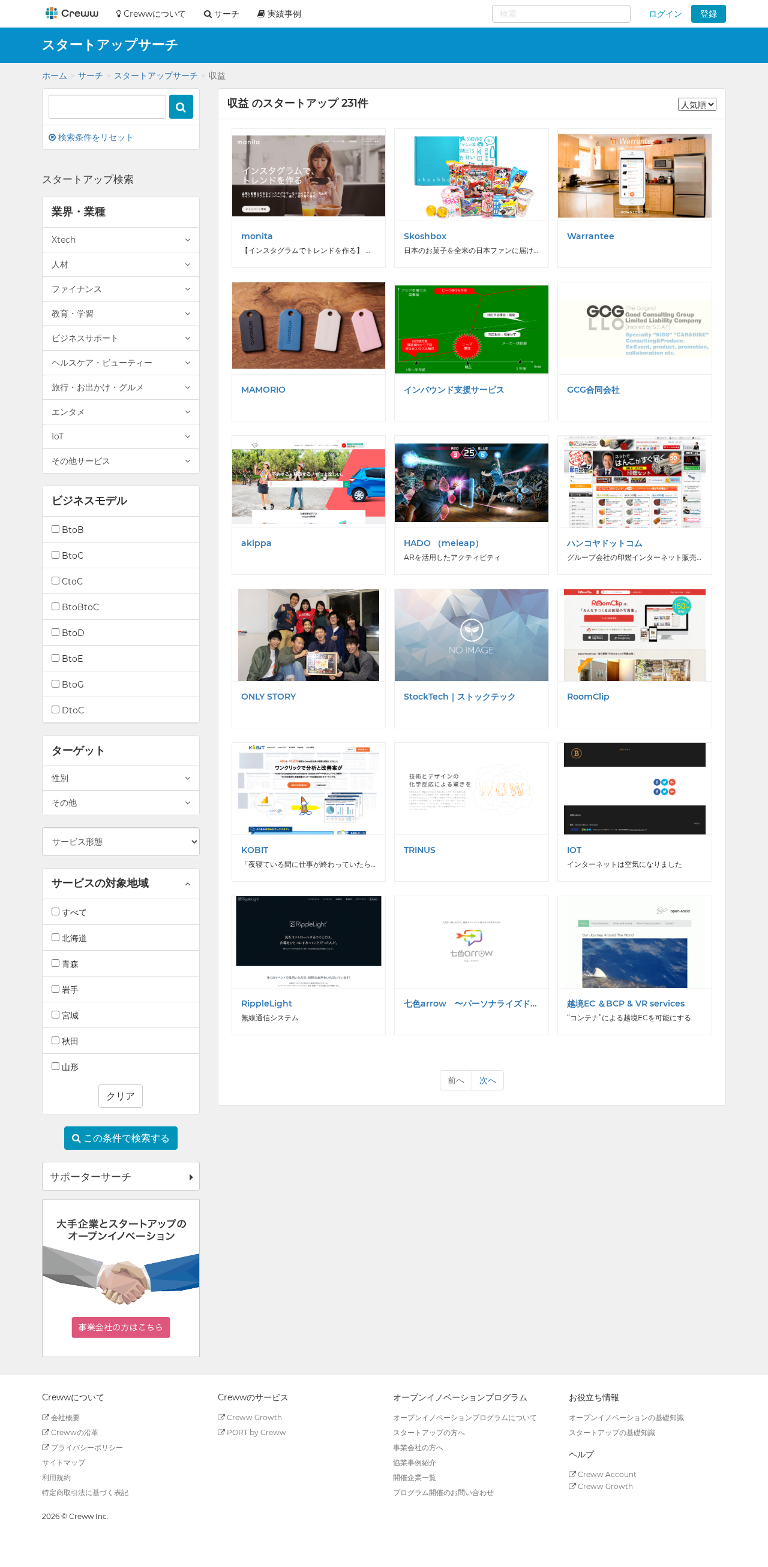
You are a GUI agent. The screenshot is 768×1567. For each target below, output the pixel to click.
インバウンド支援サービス (454, 389)
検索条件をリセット (95, 137)
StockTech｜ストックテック (460, 696)
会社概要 (64, 1417)
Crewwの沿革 (73, 1432)
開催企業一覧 (414, 1477)
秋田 (69, 1041)
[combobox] (561, 14)
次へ (487, 1080)
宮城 (69, 1015)
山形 (69, 1067)
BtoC (71, 555)
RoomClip (588, 696)
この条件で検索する (125, 1138)
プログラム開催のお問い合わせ (443, 1492)
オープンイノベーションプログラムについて (465, 1417)
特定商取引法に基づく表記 (85, 1492)
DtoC (71, 710)
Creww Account (606, 1474)
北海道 (73, 938)
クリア (120, 1096)
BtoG (71, 684)
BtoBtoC (79, 607)
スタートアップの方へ (429, 1432)
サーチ (90, 75)
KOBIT (254, 850)
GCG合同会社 (593, 389)
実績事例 (283, 13)
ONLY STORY (268, 696)
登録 (708, 13)
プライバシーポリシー (86, 1447)
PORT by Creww (255, 1432)
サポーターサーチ (90, 1177)
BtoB (71, 530)
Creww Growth (253, 1417)
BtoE (71, 658)
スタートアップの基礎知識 (612, 1432)
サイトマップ (63, 1462)
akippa (256, 543)
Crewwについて (153, 13)
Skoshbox (425, 236)
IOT (574, 850)
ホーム (54, 75)
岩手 (69, 989)
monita (257, 236)
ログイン (665, 13)
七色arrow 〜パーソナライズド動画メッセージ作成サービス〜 (471, 1003)
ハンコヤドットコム (605, 543)
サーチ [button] (225, 13)
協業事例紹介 (414, 1462)
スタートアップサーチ (156, 75)
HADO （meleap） (444, 543)
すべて (73, 912)
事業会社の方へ (418, 1447)
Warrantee (590, 236)
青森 (69, 964)
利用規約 (56, 1477)
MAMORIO (263, 389)
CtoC (71, 581)
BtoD (72, 633)
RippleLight (266, 1003)
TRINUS (420, 850)
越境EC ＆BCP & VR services (626, 1003)
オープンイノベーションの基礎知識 (626, 1417)
